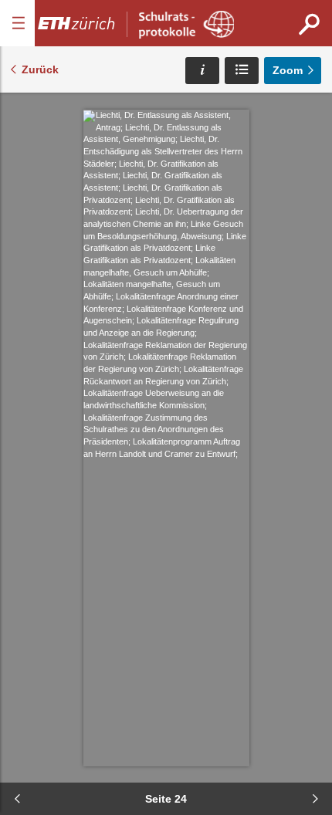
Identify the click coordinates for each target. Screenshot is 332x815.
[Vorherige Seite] (17, 799)
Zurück (40, 69)
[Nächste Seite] (315, 799)
